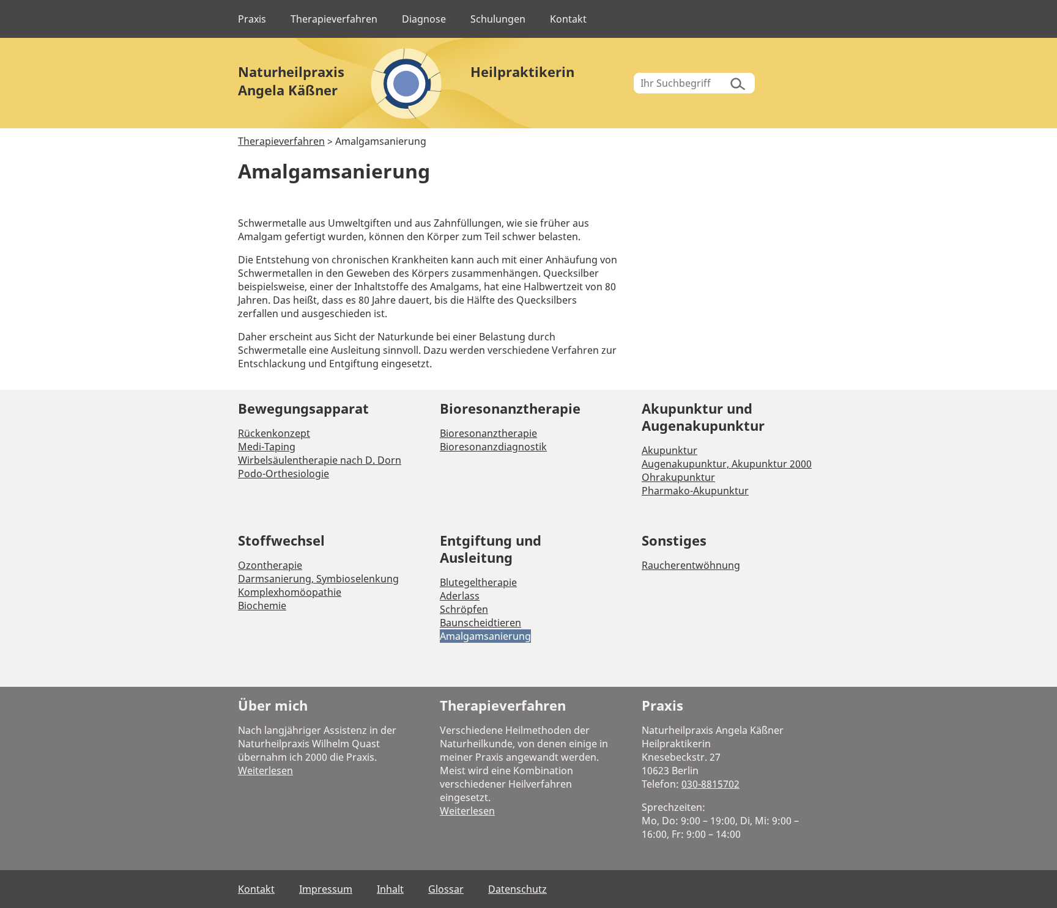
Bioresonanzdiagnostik (493, 446)
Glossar (446, 889)
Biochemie (262, 605)
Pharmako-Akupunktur (695, 490)
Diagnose (424, 19)
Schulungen (497, 19)
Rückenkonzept (274, 433)
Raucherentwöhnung (691, 565)
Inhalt (390, 889)
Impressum (325, 889)
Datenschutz (517, 889)
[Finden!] (736, 83)
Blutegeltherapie (478, 582)
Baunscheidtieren (480, 622)
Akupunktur (669, 450)
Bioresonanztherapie (488, 433)
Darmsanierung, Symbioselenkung (318, 578)
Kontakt (568, 19)
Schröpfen (464, 609)
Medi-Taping (266, 446)
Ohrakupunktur (678, 477)
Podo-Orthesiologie (283, 473)
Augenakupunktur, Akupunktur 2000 (727, 463)
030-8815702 (710, 784)
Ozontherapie (270, 565)
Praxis (252, 19)
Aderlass (460, 595)
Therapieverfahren (334, 19)
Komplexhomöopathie (289, 592)
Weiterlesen (265, 770)
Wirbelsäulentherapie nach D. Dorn (319, 460)
